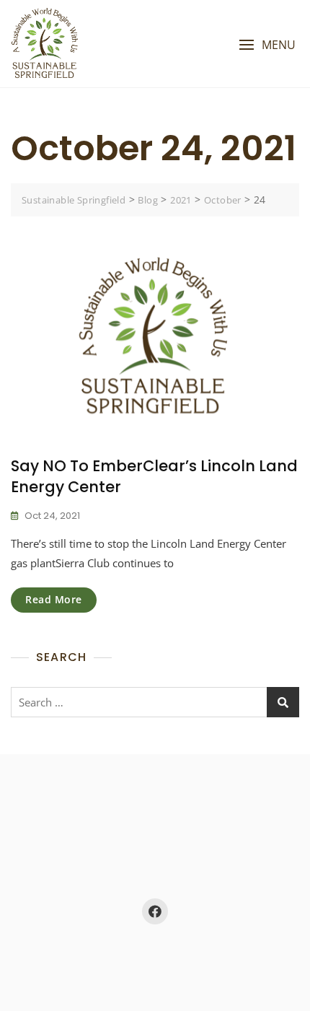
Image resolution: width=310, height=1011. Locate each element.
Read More (53, 599)
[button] (267, 45)
